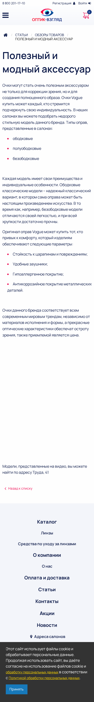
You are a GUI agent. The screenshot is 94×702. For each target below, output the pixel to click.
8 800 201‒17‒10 (13, 3)
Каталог (47, 521)
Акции (47, 613)
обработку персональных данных (32, 672)
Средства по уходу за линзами (47, 543)
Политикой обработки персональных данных (44, 678)
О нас (47, 566)
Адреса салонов (49, 636)
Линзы (47, 533)
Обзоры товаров (49, 35)
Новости (47, 625)
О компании (47, 555)
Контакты (47, 601)
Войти (83, 3)
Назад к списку (20, 488)
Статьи (21, 35)
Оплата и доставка (47, 577)
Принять (16, 689)
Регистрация (62, 3)
